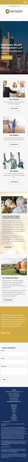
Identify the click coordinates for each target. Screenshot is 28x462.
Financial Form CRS (6, 421)
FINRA (13, 451)
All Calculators (14, 420)
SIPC (16, 451)
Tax (14, 412)
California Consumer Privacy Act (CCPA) (12, 442)
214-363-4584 (15, 18)
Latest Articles (14, 417)
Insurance (14, 411)
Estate (14, 409)
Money (14, 414)
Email (2, 358)
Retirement (14, 406)
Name (2, 350)
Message (3, 366)
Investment (14, 408)
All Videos (14, 418)
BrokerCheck (3, 425)
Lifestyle (14, 415)
